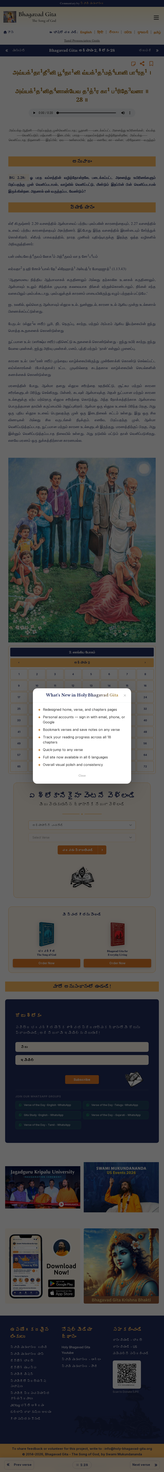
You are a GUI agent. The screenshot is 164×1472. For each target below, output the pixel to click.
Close (82, 775)
